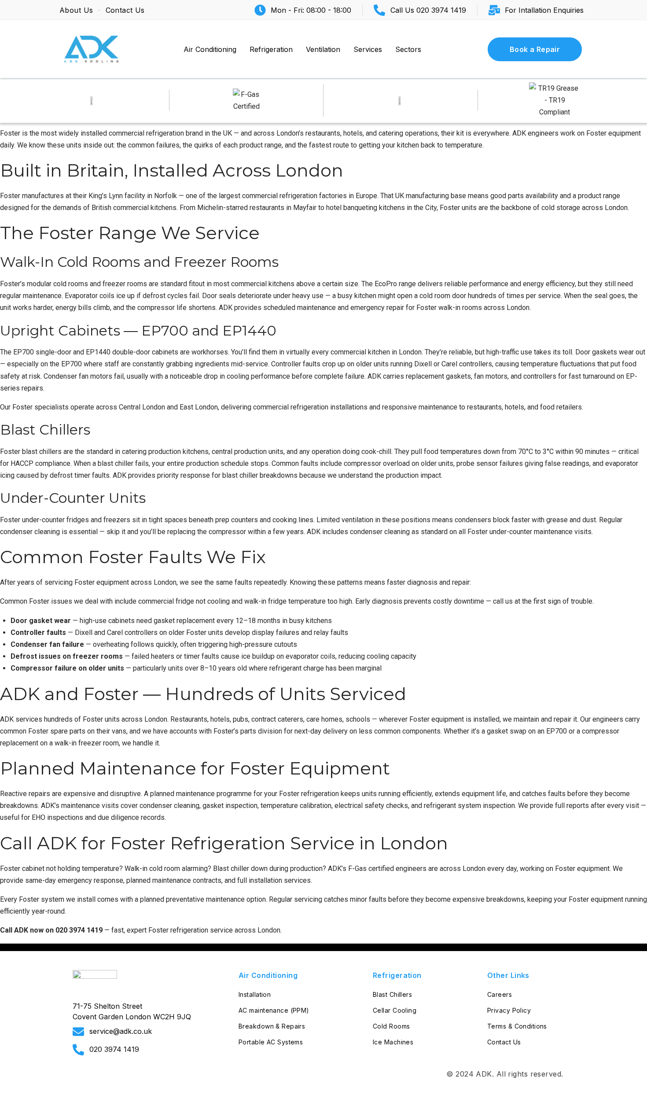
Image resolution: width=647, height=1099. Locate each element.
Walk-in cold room (152, 868)
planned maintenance (182, 793)
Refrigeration (271, 49)
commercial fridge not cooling (184, 601)
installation (265, 880)
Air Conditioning (210, 49)
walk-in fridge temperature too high (298, 601)
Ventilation (323, 49)
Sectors (408, 49)
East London (199, 407)
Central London (142, 407)
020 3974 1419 (79, 930)
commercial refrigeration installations (310, 407)
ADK (484, 1073)
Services (367, 49)
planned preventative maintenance (192, 899)
